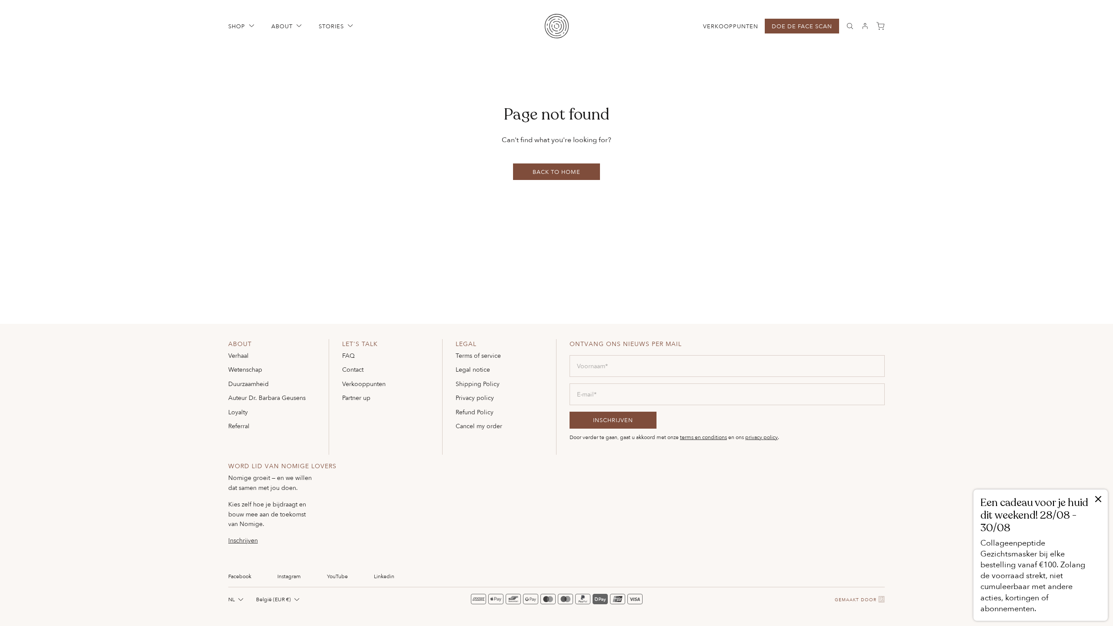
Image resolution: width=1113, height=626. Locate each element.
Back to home (556, 171)
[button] (242, 26)
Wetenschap (245, 369)
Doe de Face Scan (802, 26)
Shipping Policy (478, 384)
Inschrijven (243, 540)
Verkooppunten (730, 26)
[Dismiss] (1098, 499)
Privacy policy (475, 398)
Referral (239, 426)
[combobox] (236, 599)
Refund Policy (474, 412)
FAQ (348, 355)
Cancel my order (479, 426)
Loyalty (238, 412)
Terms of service (478, 355)
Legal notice (473, 369)
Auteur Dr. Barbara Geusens (267, 398)
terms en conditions (703, 437)
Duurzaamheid (248, 384)
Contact (352, 369)
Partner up (356, 398)
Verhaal (238, 355)
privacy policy (761, 437)
